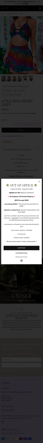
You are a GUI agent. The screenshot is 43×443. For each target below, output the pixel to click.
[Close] (39, 181)
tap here (15, 218)
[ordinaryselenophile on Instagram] (21, 260)
